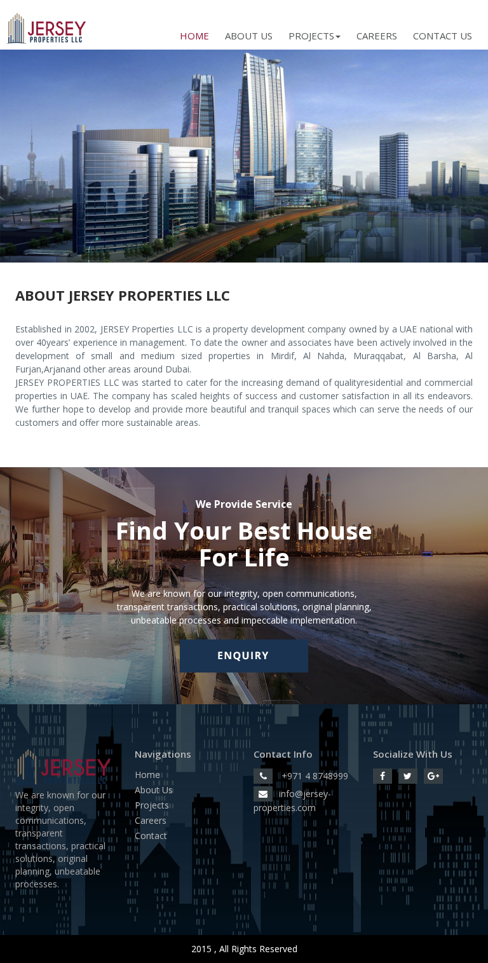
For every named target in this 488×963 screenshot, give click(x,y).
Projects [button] (311, 35)
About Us (249, 35)
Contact (151, 836)
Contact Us (442, 35)
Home (194, 35)
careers (376, 35)
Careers (150, 820)
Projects (152, 805)
